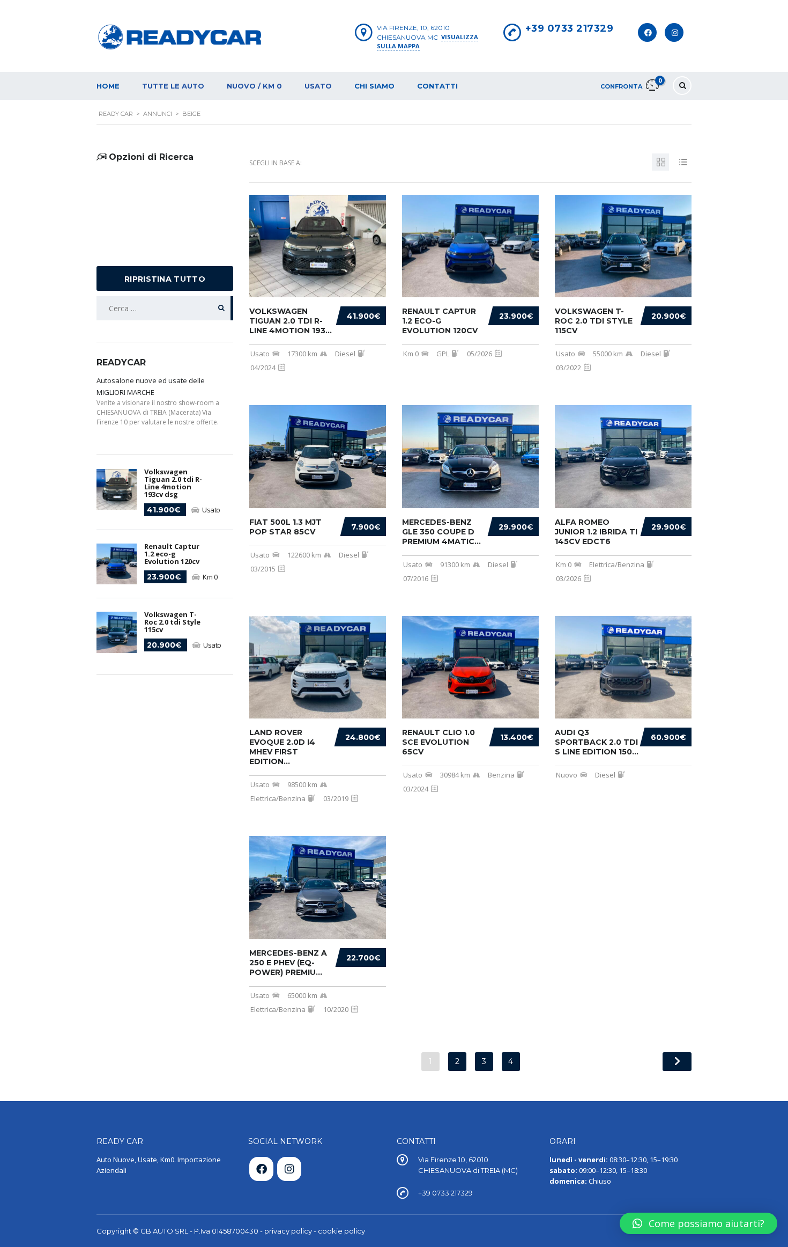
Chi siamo (374, 86)
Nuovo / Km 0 (254, 86)
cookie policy (341, 1231)
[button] (698, 1223)
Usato (318, 86)
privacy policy (288, 1231)
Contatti (437, 86)
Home (108, 86)
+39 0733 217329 (569, 28)
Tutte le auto (173, 86)
